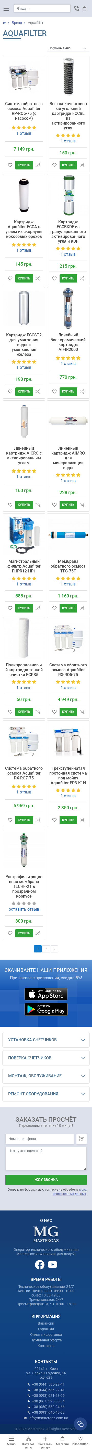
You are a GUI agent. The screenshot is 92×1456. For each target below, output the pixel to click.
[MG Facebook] (40, 1264)
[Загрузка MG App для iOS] (45, 994)
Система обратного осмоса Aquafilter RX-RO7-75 (24, 773)
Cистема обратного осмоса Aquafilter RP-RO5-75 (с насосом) (24, 111)
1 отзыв (23, 133)
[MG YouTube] (52, 1264)
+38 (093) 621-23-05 (48, 1395)
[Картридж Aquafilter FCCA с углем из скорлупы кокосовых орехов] (24, 195)
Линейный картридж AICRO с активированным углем (24, 455)
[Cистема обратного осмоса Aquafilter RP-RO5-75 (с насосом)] (24, 77)
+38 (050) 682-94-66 (48, 1407)
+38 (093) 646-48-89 (48, 1412)
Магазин (62, 1444)
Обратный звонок (76, 8)
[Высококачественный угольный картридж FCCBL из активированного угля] (68, 77)
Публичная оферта (46, 1340)
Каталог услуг (28, 1445)
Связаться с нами (80, 1423)
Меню (11, 1444)
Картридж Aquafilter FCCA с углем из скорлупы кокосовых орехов (24, 229)
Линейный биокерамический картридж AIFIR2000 (68, 342)
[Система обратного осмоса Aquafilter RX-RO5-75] (68, 638)
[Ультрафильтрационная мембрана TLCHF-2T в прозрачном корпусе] (24, 850)
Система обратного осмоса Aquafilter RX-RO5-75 (68, 670)
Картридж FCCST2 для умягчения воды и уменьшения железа (24, 345)
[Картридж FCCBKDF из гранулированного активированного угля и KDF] (68, 195)
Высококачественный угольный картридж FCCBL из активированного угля (68, 115)
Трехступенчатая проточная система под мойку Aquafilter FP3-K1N (68, 775)
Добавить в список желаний (10, 165)
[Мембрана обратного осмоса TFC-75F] (68, 535)
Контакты (46, 1346)
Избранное (80, 1444)
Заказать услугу (45, 1445)
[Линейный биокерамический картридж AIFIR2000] (68, 308)
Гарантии (46, 1329)
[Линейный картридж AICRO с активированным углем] (24, 422)
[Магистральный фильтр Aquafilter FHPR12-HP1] (24, 535)
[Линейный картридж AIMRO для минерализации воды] (68, 422)
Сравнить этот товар (38, 165)
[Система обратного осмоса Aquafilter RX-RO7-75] (24, 742)
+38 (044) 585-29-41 (48, 1384)
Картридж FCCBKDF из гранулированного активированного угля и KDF (68, 231)
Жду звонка (46, 1180)
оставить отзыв (24, 909)
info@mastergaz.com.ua (48, 1418)
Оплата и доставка (46, 1334)
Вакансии (46, 1323)
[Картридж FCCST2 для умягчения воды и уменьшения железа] (24, 308)
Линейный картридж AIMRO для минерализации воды (68, 458)
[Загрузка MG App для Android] (45, 1009)
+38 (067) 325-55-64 (48, 1401)
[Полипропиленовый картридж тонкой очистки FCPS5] (24, 638)
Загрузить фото (81, 1139)
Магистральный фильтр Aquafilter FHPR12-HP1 (24, 566)
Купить (24, 165)
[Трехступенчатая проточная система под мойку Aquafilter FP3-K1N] (68, 742)
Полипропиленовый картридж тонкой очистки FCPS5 (24, 670)
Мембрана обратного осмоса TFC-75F (68, 566)
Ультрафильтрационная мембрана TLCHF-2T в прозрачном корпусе (24, 886)
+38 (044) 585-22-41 (48, 1390)
